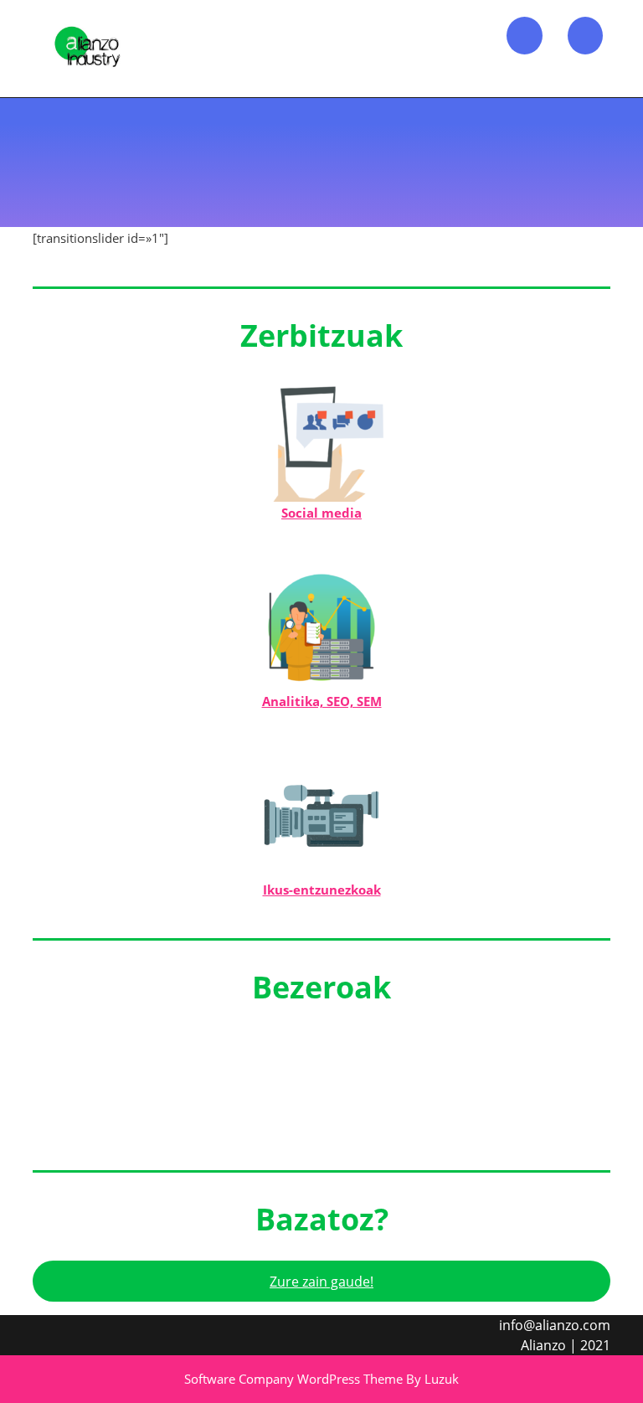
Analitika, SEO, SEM (322, 701)
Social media (321, 512)
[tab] (525, 35)
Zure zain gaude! (321, 1281)
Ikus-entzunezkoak (322, 889)
